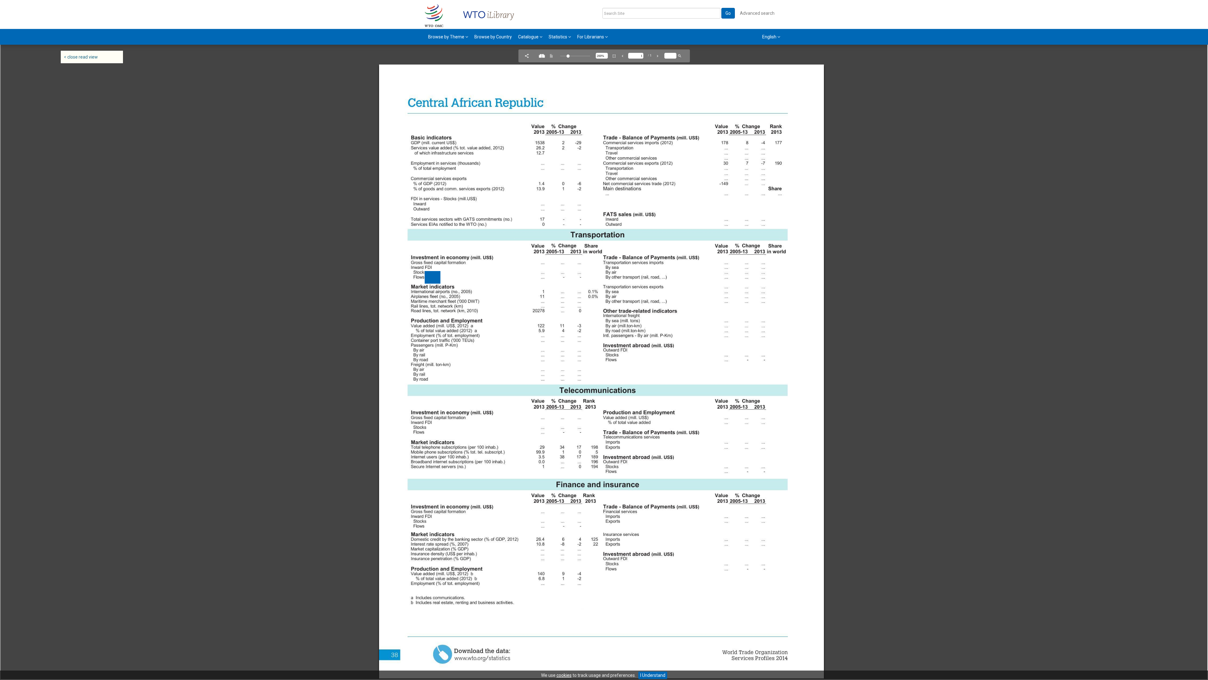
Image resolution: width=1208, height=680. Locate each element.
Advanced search (757, 13)
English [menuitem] (769, 36)
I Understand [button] (652, 675)
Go (728, 13)
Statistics (558, 36)
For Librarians (591, 36)
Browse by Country (493, 36)
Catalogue (529, 36)
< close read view (81, 57)
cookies (564, 675)
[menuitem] (448, 37)
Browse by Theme (446, 36)
